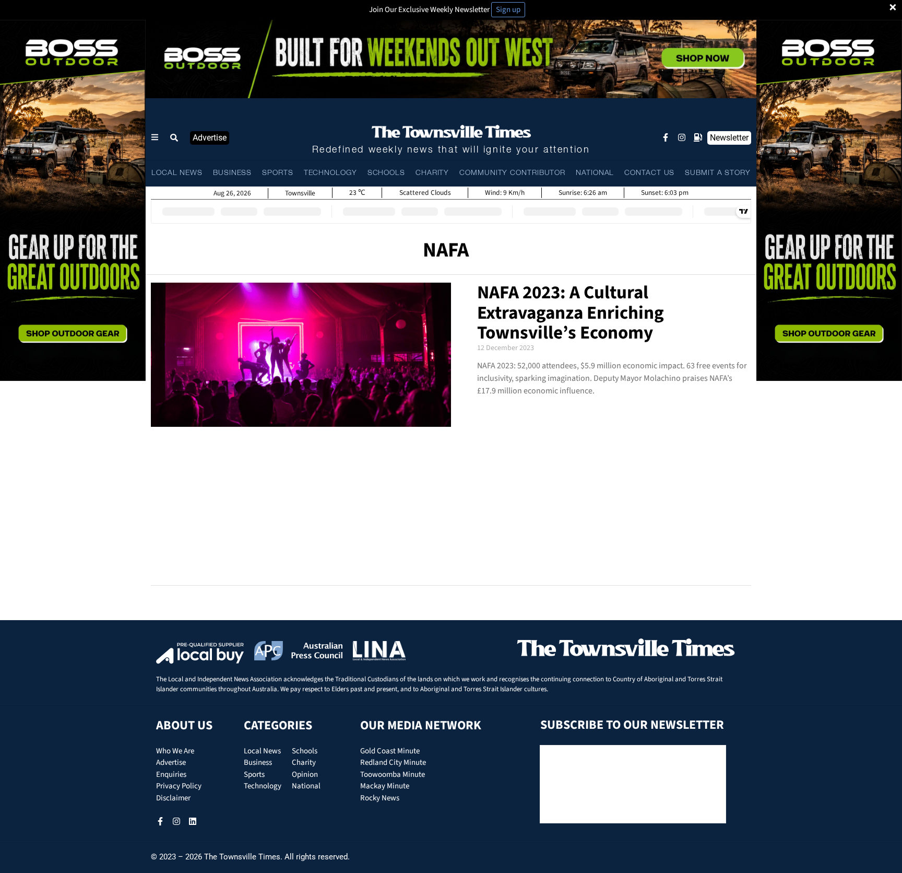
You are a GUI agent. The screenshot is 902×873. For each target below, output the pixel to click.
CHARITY (432, 173)
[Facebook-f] (665, 137)
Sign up (508, 9)
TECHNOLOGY (330, 173)
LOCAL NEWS (177, 173)
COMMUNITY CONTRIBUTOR (512, 173)
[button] (174, 138)
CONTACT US (649, 173)
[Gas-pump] (698, 137)
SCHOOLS (386, 173)
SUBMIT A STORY (718, 173)
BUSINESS (232, 173)
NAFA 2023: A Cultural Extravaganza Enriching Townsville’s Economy (570, 313)
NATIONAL (595, 173)
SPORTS (277, 173)
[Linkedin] (192, 821)
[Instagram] (682, 137)
